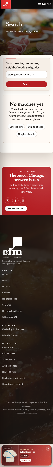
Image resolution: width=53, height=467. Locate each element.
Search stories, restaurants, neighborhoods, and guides (22, 65)
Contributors (8, 347)
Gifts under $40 (10, 317)
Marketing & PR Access (13, 329)
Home (5, 274)
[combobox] (26, 74)
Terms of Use (8, 359)
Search (26, 84)
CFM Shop (7, 305)
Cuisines (6, 292)
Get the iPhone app (16, 208)
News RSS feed (9, 372)
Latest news (16, 126)
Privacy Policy (8, 353)
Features (6, 286)
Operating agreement (12, 384)
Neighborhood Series (12, 311)
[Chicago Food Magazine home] (6, 4)
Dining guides (35, 126)
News (4, 280)
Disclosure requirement (13, 378)
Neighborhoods (26, 134)
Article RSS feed (9, 366)
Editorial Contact (10, 335)
